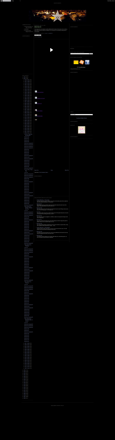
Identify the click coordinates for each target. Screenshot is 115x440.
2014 (25, 385)
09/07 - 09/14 (27, 104)
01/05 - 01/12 (27, 368)
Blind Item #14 (26, 157)
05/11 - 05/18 (27, 131)
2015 (25, 384)
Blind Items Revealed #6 (28, 158)
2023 (25, 371)
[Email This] (35, 35)
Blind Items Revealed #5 (28, 168)
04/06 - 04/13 (27, 347)
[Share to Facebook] (39, 35)
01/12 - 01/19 (27, 366)
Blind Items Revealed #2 (28, 146)
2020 (25, 376)
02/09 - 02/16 (27, 360)
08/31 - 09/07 (27, 106)
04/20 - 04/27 (27, 344)
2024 (25, 370)
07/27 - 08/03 (27, 114)
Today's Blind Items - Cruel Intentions (43, 227)
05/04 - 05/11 (27, 132)
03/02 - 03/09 (27, 355)
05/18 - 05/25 (27, 129)
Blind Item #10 (26, 240)
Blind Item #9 (26, 166)
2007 (25, 396)
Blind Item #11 (26, 163)
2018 (25, 379)
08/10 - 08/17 (27, 111)
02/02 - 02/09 (27, 361)
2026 (25, 77)
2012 (25, 388)
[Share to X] (37, 35)
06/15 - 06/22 (27, 123)
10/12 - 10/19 (27, 97)
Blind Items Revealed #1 (28, 147)
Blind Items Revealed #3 (28, 144)
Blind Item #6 (26, 140)
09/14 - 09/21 (27, 103)
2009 (25, 393)
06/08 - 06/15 (27, 125)
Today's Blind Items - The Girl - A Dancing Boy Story (28, 207)
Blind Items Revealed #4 (28, 143)
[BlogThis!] (36, 35)
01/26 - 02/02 (27, 363)
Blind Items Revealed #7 (28, 155)
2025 (25, 78)
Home (52, 170)
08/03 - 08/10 (27, 112)
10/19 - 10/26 (27, 95)
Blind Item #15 (39, 207)
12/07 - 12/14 (27, 84)
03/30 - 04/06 (27, 349)
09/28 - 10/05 (27, 100)
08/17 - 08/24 (27, 109)
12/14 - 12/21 (27, 83)
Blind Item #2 (26, 152)
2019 (25, 377)
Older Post (67, 170)
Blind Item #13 (26, 160)
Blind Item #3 (26, 226)
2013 (25, 387)
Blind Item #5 (26, 141)
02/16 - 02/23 (27, 358)
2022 (25, 373)
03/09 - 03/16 (27, 354)
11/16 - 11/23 (27, 89)
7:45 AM (46, 33)
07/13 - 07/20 (27, 117)
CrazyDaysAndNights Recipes (81, 118)
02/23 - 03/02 (27, 357)
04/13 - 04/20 (27, 346)
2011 (25, 390)
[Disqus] (51, 105)
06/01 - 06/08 (27, 126)
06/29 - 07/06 (27, 120)
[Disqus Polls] (51, 75)
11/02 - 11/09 (27, 92)
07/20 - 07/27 (27, 115)
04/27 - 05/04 (27, 343)
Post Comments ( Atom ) (43, 172)
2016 (25, 382)
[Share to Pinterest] (40, 35)
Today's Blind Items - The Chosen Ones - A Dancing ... (28, 320)
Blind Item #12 (26, 161)
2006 (25, 398)
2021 (25, 374)
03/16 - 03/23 (27, 352)
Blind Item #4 (26, 149)
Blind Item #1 (26, 154)
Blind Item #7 (26, 138)
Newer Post (36, 170)
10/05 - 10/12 (27, 98)
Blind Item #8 (26, 178)
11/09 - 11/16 (27, 90)
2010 (25, 391)
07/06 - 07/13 (27, 118)
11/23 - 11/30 (27, 87)
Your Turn (26, 172)
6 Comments (50, 33)
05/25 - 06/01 (27, 128)
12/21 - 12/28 (27, 81)
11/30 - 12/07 (27, 86)
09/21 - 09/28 (27, 101)
